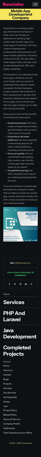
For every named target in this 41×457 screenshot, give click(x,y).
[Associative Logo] (13, 3)
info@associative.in (23, 263)
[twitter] (15, 284)
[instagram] (20, 284)
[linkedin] (26, 284)
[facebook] (9, 284)
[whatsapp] (31, 284)
